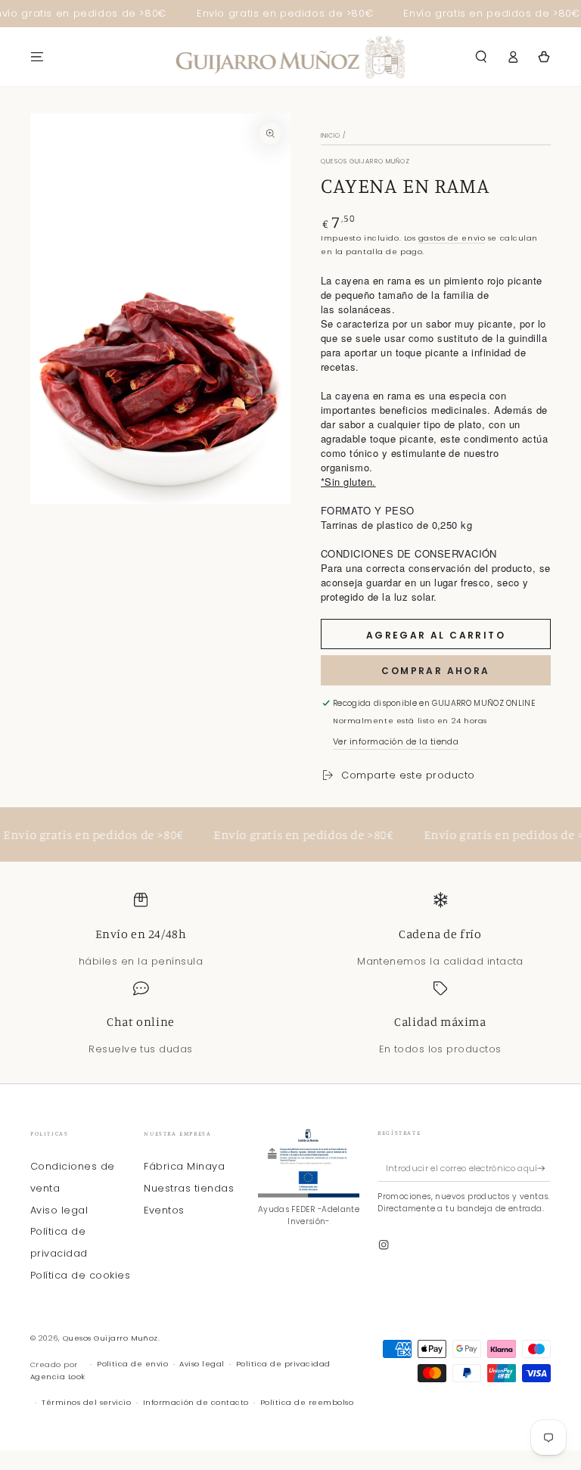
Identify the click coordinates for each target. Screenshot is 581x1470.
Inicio (330, 136)
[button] (481, 56)
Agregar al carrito (435, 635)
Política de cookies (80, 1275)
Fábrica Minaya (184, 1166)
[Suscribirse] (544, 1168)
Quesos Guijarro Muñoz (110, 1338)
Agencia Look (57, 1376)
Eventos (164, 1210)
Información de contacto (196, 1402)
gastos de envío (451, 238)
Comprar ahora (435, 670)
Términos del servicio (86, 1402)
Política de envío (132, 1364)
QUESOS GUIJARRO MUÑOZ (365, 161)
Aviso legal (59, 1210)
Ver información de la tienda (395, 741)
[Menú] (37, 56)
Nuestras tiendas (189, 1188)
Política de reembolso (306, 1402)
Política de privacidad (283, 1364)
